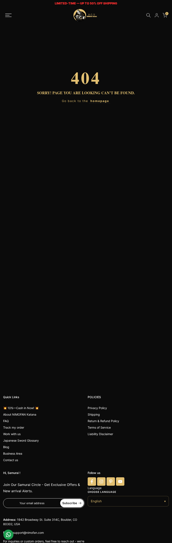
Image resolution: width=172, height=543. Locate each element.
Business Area (12, 453)
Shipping (94, 414)
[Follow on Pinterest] (111, 481)
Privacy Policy (97, 408)
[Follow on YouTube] (120, 481)
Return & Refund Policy (103, 421)
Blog (6, 447)
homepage (99, 101)
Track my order (13, 427)
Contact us (10, 460)
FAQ (6, 421)
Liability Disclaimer (100, 434)
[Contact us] (8, 535)
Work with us (12, 434)
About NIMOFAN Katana (19, 414)
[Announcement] (86, 3)
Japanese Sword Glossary (21, 440)
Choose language (102, 491)
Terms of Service (99, 427)
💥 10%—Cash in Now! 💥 (21, 408)
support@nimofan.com (28, 532)
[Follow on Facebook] (92, 481)
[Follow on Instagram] (101, 481)
